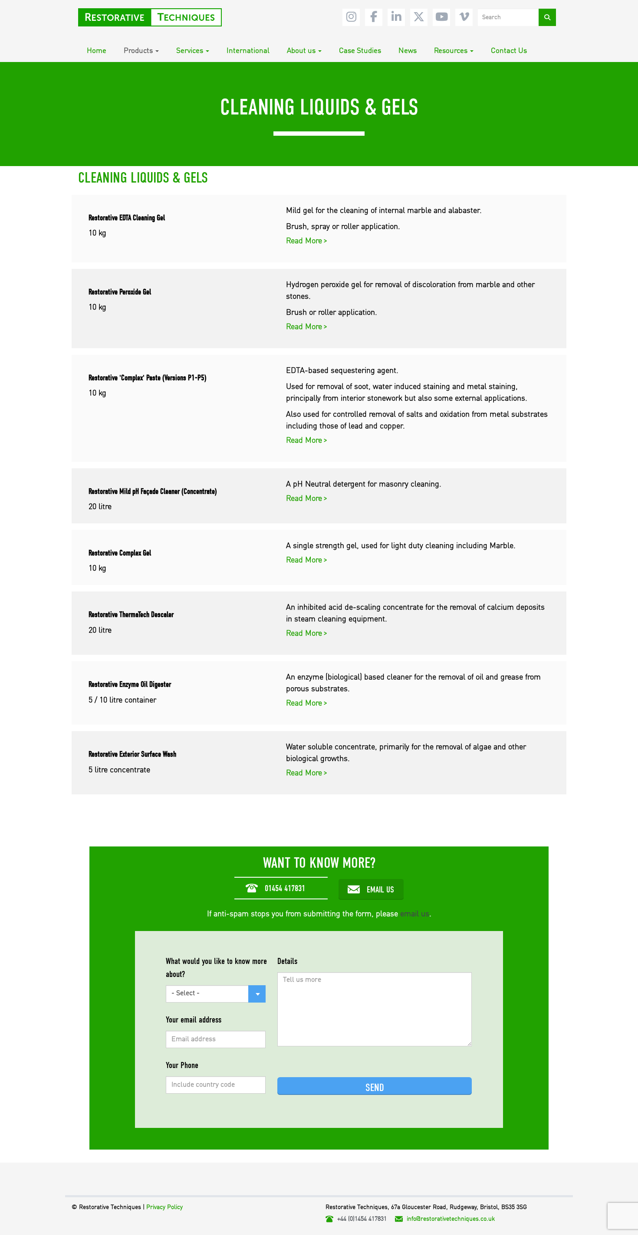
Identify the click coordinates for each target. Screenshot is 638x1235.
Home (96, 51)
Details (287, 961)
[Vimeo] (464, 17)
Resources (450, 51)
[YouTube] (441, 17)
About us (301, 51)
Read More (305, 241)
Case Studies (360, 51)
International (248, 51)
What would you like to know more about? (216, 967)
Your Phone (182, 1065)
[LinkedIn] (396, 17)
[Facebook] (373, 17)
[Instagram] (351, 17)
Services (189, 51)
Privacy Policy (164, 1207)
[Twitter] (419, 17)
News (407, 51)
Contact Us (509, 51)
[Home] (153, 17)
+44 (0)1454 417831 (362, 1219)
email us (414, 914)
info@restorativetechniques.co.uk (451, 1219)
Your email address (193, 1020)
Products (138, 51)
